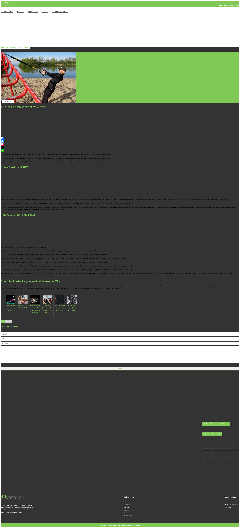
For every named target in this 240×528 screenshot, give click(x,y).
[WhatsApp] (120, 150)
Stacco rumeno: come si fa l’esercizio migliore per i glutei (35, 309)
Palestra (8, 321)
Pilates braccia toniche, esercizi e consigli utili (10, 308)
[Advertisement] (183, 28)
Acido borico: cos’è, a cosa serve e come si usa (217, 439)
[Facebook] (120, 138)
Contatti (237, 5)
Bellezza (20, 12)
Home (2, 47)
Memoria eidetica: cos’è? (210, 452)
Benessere (33, 12)
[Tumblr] (120, 147)
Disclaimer (227, 507)
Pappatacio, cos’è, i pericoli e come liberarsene (217, 457)
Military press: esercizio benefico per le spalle (72, 308)
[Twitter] (120, 141)
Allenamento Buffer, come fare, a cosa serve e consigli (47, 309)
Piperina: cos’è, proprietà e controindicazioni (216, 448)
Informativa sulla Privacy (231, 504)
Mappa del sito (231, 5)
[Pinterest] (120, 144)
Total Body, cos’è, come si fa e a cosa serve (59, 308)
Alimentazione (7, 12)
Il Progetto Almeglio (222, 5)
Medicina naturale (60, 12)
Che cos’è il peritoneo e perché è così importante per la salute (221, 443)
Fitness (45, 12)
